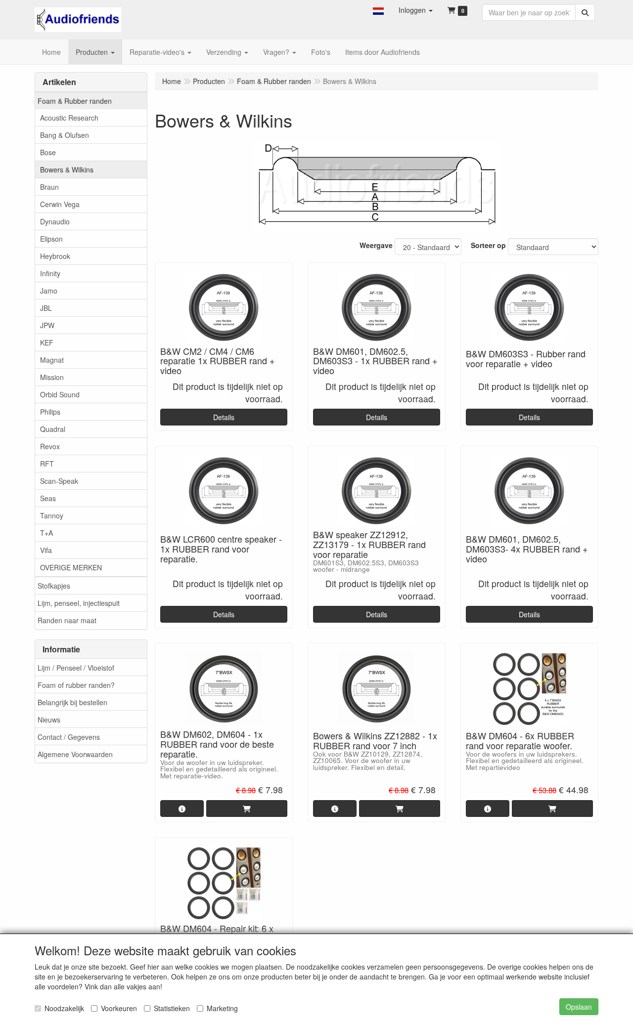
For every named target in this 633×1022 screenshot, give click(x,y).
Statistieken (172, 1008)
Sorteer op (488, 245)
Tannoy (51, 515)
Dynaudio (55, 221)
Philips (50, 412)
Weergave (376, 245)
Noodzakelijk (64, 1008)
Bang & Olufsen (64, 135)
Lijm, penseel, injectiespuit (79, 603)
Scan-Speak (59, 481)
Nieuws (49, 719)
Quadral (52, 429)
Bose (48, 152)
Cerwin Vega (60, 204)
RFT (47, 463)
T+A (46, 533)
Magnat (52, 360)
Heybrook (55, 256)
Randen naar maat (67, 620)
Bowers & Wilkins (66, 169)
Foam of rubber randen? (76, 685)
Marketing (222, 1008)
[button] (378, 10)
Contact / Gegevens (69, 737)
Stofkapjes (54, 586)
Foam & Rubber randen (75, 101)
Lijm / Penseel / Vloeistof (76, 668)
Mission (52, 377)
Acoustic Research (69, 118)
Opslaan (579, 1007)
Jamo (48, 291)
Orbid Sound (60, 394)
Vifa (46, 550)
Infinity (50, 273)
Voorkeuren (119, 1008)
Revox (50, 446)
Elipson (51, 239)
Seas (48, 498)
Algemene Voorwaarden (75, 754)
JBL (46, 308)
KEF (46, 342)
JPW (47, 325)
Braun (49, 187)
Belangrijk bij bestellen (72, 702)
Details (223, 417)
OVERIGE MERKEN (71, 567)
